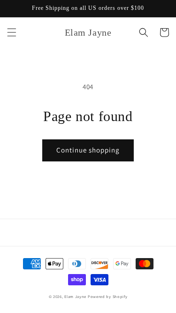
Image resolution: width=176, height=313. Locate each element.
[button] (11, 32)
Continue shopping (88, 149)
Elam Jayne (75, 296)
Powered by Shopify (108, 296)
